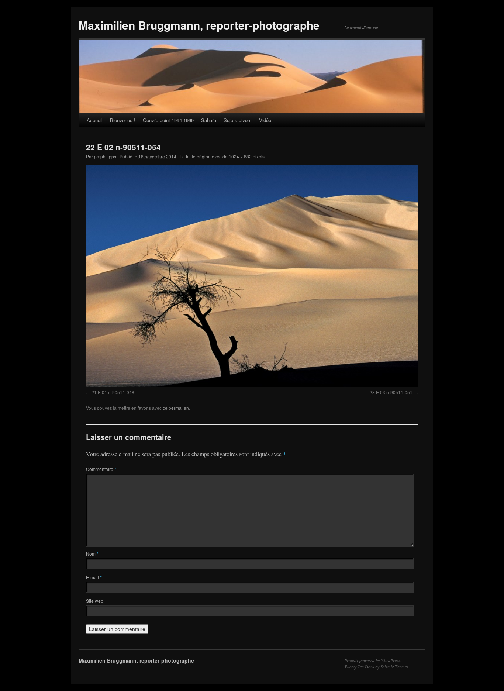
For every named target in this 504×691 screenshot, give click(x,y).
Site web (94, 601)
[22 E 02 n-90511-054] (252, 275)
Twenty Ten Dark (359, 667)
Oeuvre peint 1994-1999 (168, 120)
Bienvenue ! (122, 120)
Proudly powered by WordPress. (372, 660)
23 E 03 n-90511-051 (391, 392)
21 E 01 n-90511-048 (113, 392)
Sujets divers (238, 120)
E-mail (94, 577)
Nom (92, 553)
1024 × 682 (240, 156)
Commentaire (101, 469)
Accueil (95, 120)
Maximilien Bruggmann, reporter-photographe (199, 25)
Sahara (208, 120)
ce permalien (176, 408)
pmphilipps (105, 156)
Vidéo (265, 120)
